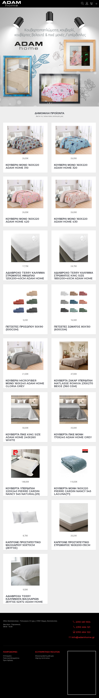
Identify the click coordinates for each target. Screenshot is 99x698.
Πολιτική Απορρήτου (11, 658)
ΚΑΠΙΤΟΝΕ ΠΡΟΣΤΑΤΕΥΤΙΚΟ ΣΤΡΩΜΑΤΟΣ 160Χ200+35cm (72, 544)
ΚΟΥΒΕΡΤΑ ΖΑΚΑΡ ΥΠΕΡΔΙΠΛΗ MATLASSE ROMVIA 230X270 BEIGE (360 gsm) (73, 383)
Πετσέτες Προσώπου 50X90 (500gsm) (24, 328)
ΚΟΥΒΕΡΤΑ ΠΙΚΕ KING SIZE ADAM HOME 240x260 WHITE (23, 437)
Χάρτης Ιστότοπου (42, 658)
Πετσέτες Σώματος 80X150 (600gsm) (72, 328)
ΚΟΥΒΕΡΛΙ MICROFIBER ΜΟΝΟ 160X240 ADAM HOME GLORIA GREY (25, 383)
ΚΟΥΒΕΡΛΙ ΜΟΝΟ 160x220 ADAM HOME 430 (70, 220)
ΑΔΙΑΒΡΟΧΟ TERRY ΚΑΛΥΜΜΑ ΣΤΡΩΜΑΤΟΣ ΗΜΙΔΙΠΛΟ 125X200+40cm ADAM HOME (25, 275)
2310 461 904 (83, 622)
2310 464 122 (83, 632)
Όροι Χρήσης (8, 660)
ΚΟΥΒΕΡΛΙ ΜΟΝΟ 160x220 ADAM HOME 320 (70, 166)
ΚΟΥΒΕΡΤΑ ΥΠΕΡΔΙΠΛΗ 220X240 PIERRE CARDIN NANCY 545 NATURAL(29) (23, 491)
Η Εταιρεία (7, 656)
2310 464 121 (83, 627)
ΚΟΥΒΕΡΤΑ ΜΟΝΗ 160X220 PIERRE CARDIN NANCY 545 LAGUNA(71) (72, 491)
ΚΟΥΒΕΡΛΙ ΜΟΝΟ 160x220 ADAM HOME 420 (22, 220)
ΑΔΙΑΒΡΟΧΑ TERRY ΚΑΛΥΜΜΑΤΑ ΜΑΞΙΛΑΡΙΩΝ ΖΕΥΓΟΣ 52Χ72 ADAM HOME (24, 599)
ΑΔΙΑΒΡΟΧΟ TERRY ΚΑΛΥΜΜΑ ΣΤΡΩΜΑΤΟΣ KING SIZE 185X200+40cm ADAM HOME (73, 275)
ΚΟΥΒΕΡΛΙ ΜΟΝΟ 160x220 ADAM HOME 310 (22, 166)
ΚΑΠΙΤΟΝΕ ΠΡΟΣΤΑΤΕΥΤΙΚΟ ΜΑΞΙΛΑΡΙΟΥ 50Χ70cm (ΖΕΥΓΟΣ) (23, 545)
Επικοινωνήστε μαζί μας (44, 656)
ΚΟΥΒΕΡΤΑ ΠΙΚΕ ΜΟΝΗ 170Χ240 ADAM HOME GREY (73, 436)
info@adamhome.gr (83, 637)
